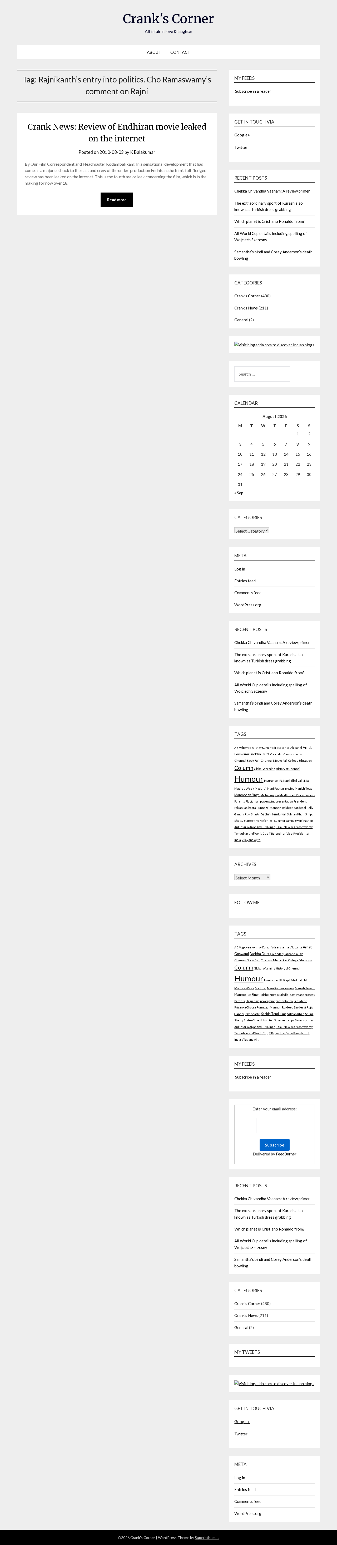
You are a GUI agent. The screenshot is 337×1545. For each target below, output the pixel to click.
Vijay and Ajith (251, 840)
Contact (180, 52)
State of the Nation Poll (258, 820)
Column (243, 767)
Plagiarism (252, 801)
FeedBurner (286, 1154)
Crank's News (246, 308)
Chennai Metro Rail (274, 760)
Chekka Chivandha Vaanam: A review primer (272, 191)
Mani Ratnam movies (280, 788)
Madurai (260, 788)
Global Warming (264, 768)
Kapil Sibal (290, 780)
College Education (300, 760)
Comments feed (247, 592)
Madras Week (244, 788)
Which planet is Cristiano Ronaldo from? (269, 221)
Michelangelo (269, 795)
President (300, 801)
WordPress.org (247, 604)
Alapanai (296, 747)
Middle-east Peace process (297, 795)
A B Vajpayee (242, 747)
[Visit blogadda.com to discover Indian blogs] (274, 344)
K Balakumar (142, 152)
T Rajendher (277, 833)
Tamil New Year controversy (294, 827)
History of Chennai (288, 768)
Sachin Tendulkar (273, 814)
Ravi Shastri (252, 814)
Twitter (240, 147)
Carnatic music (293, 754)
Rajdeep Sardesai (294, 807)
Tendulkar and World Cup (251, 833)
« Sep (238, 492)
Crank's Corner (168, 19)
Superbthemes (207, 1537)
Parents (239, 801)
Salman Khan (295, 814)
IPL (281, 780)
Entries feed (245, 580)
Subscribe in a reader (253, 91)
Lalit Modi (304, 780)
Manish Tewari (305, 788)
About (154, 52)
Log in (239, 569)
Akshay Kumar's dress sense (271, 747)
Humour (248, 778)
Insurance (271, 780)
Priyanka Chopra (245, 807)
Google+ (242, 134)
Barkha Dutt (260, 754)
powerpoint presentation (276, 801)
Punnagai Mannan (269, 807)
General (241, 319)
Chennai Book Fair (247, 760)
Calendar (276, 754)
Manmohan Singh (247, 795)
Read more (117, 199)
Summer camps (284, 820)
